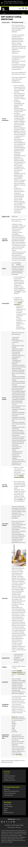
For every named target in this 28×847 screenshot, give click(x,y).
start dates (19, 754)
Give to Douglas (8, 806)
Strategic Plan (7, 804)
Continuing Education (10, 793)
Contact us (7, 774)
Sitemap (18, 827)
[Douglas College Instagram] (1, 822)
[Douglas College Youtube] (11, 822)
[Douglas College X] (6, 822)
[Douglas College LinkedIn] (9, 822)
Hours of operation (9, 778)
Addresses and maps (9, 776)
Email (13, 717)
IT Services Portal (8, 795)
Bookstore (6, 789)
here (18, 291)
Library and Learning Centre (11, 791)
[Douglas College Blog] (14, 822)
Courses (4, 13)
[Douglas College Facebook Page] (4, 822)
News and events (8, 812)
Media (5, 810)
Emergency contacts (9, 780)
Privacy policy (11, 827)
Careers (6, 808)
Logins (20, 8)
